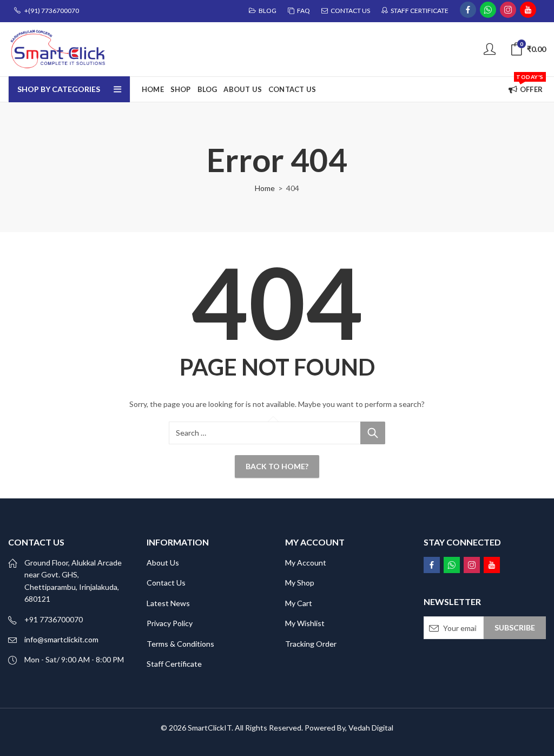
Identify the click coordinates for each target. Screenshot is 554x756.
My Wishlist (305, 623)
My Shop (299, 582)
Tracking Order (311, 643)
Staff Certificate (174, 663)
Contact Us (166, 582)
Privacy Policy (170, 623)
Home (265, 188)
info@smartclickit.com (61, 639)
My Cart (298, 603)
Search (372, 433)
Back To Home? (277, 466)
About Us (163, 562)
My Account (305, 562)
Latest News (168, 603)
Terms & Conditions (180, 643)
